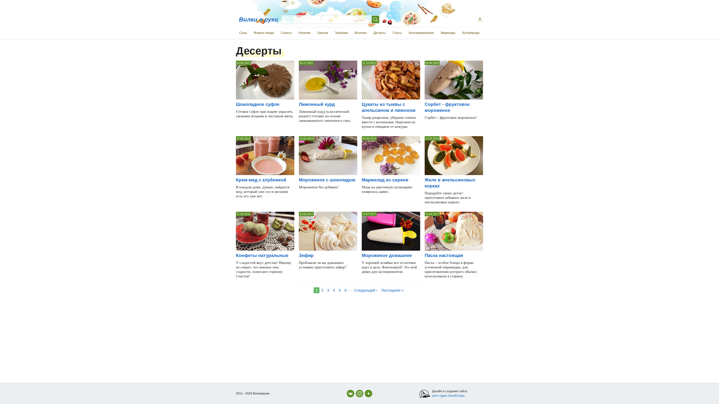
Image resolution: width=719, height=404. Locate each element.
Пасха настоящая (444, 255)
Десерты (380, 32)
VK (350, 393)
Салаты (286, 32)
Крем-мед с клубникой (261, 179)
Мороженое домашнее (387, 255)
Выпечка (361, 32)
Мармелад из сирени (385, 179)
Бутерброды (471, 32)
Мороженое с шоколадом (327, 179)
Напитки (304, 32)
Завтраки (341, 32)
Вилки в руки (258, 19)
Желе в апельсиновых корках (450, 182)
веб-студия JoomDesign (448, 395)
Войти (480, 19)
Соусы (397, 32)
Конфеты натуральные (262, 255)
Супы (243, 32)
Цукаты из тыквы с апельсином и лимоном (388, 107)
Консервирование (421, 32)
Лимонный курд (317, 104)
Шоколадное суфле (257, 104)
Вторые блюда (264, 32)
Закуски (322, 32)
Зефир (306, 255)
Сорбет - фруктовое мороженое (447, 107)
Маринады (448, 32)
